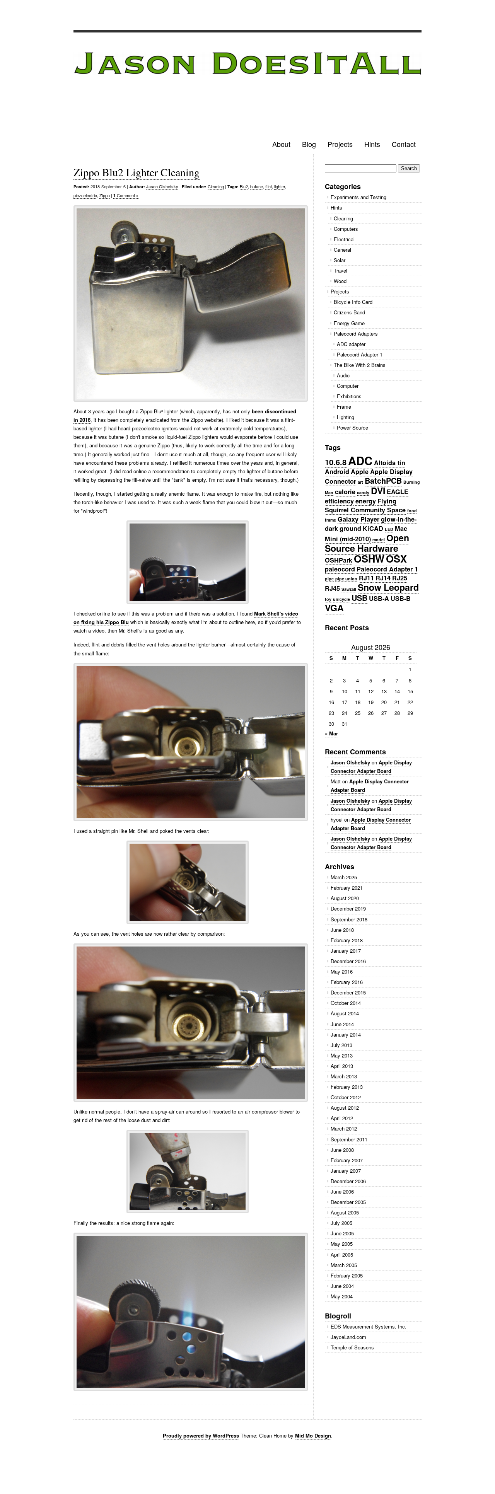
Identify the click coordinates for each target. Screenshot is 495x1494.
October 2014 (346, 1002)
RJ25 (399, 577)
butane (256, 186)
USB (359, 597)
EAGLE (397, 491)
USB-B (401, 598)
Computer (347, 385)
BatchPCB (383, 480)
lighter (279, 186)
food (412, 510)
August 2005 (345, 1212)
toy (328, 599)
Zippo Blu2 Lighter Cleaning (136, 172)
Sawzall (348, 589)
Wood (340, 281)
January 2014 (346, 1034)
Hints (372, 144)
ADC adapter (351, 344)
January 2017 (346, 950)
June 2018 (342, 929)
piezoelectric (85, 195)
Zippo (104, 195)
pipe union (346, 579)
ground (350, 528)
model (378, 539)
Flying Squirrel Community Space (365, 505)
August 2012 (345, 1107)
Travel (340, 270)
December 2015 (348, 992)
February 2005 (347, 1275)
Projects (340, 144)
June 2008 (342, 1149)
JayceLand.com (348, 1337)
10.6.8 (335, 461)
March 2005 (344, 1265)
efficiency (339, 500)
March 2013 (344, 1076)
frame (330, 520)
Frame (344, 406)
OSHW (369, 558)
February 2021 (347, 887)
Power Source (352, 427)
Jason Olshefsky (162, 186)
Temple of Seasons (352, 1347)
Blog (309, 144)
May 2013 (342, 1055)
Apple (360, 471)
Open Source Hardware (367, 542)
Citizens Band (349, 312)
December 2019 (348, 908)
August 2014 (345, 1013)
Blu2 (244, 186)
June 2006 (342, 1191)
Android (337, 471)
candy (363, 492)
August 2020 (345, 898)
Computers (346, 228)
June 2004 (342, 1285)
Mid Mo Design (313, 1435)
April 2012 (342, 1118)
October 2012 (346, 1097)
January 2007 (346, 1170)
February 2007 (347, 1160)
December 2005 (348, 1202)
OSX (396, 558)
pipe (329, 579)
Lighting (345, 417)
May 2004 (342, 1296)
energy (365, 500)
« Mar (331, 733)
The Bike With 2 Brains (360, 364)
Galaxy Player (358, 519)
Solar (339, 260)
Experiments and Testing (358, 197)
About (281, 144)
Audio (343, 375)
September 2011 (349, 1139)
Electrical (344, 239)
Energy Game (349, 323)
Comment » (125, 195)
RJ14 (383, 577)
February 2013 (347, 1086)
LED (389, 529)
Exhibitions (349, 396)
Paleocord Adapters (356, 333)
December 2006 (348, 1181)
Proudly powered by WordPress (201, 1435)
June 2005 (342, 1233)
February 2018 (347, 940)
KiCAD (373, 528)
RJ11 (366, 577)
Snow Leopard (388, 587)
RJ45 (332, 588)
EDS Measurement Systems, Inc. (368, 1326)
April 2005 (342, 1254)
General (342, 249)
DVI (378, 490)
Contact (404, 144)
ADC (360, 460)
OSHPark (338, 560)
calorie (345, 491)
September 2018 (349, 919)
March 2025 (344, 877)
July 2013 (341, 1045)
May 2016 (342, 971)
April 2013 (342, 1065)
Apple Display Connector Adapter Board (371, 766)
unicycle (341, 599)
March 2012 (344, 1128)
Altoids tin (389, 462)
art (360, 482)
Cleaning (216, 186)
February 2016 (347, 982)
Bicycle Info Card (353, 301)
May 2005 (342, 1243)
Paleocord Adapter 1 (359, 354)
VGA (334, 607)
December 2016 (348, 961)
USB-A (379, 598)
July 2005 (341, 1222)
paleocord (340, 569)
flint (268, 186)
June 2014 (342, 1024)
